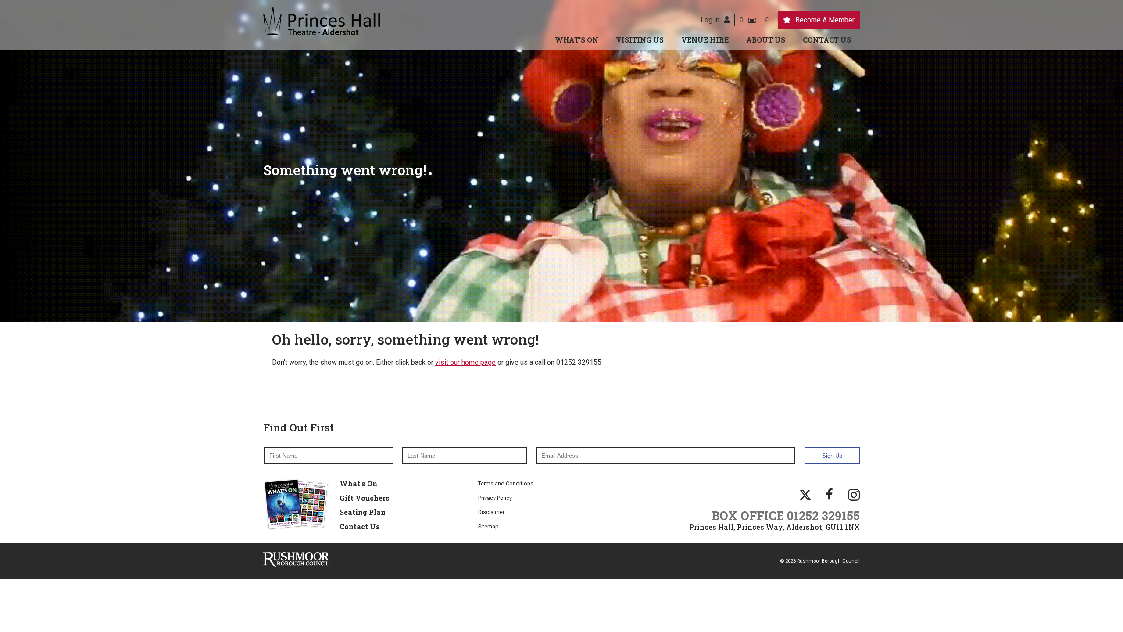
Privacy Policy (495, 498)
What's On (576, 39)
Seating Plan (363, 512)
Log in (710, 20)
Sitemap (488, 526)
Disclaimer (491, 512)
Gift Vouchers (365, 498)
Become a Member (825, 20)
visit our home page (465, 362)
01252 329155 (823, 515)
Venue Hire (705, 39)
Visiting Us (640, 39)
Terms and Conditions (505, 483)
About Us (765, 39)
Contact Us (827, 39)
